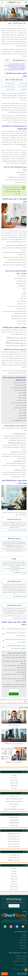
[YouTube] (22, 926)
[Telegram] (16, 926)
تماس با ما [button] (4, 974)
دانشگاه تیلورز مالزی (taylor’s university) (14, 799)
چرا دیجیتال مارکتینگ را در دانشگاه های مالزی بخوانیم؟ (14, 65)
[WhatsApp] (5, 926)
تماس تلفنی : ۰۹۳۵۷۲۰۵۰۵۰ (20, 956)
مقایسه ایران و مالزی (14, 886)
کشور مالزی (14, 868)
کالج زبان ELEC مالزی (14, 817)
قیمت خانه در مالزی (14, 889)
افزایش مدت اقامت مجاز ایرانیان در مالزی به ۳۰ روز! (15, 6)
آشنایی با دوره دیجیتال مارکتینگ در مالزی (16, 64)
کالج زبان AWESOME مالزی (14, 822)
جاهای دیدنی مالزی (14, 879)
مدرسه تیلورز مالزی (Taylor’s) (14, 841)
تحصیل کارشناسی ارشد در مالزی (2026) (14, 744)
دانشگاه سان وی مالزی (14, 796)
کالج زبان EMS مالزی (14, 820)
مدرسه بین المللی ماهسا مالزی (14, 844)
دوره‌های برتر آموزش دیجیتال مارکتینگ (17, 68)
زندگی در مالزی (14, 788)
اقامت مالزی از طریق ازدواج (14, 857)
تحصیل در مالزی (12, 41)
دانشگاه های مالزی (7, 103)
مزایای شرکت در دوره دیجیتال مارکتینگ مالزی (16, 66)
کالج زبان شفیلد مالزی (14, 825)
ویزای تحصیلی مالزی (14, 783)
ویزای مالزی (14, 775)
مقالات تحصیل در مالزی (15, 699)
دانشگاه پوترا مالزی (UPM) (14, 804)
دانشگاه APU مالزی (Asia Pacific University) (14, 801)
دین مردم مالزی (14, 884)
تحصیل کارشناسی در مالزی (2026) (14, 762)
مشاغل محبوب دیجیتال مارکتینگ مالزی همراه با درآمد (14, 69)
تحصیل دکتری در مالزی (14, 725)
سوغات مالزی (14, 873)
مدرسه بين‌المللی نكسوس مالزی (14, 846)
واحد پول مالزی (14, 881)
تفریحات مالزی (14, 876)
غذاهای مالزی (14, 871)
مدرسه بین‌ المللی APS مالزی (14, 839)
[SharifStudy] (14, 2)
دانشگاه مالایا (14, 806)
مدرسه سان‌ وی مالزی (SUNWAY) (14, 833)
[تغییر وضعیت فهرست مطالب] (6, 60)
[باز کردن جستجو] (2, 2)
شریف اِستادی (24, 49)
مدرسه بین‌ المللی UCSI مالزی (14, 836)
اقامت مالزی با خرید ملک (14, 855)
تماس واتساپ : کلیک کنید (21, 958)
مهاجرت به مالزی (14, 780)
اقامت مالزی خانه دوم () (14, 860)
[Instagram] (11, 926)
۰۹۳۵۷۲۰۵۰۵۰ (14, 694)
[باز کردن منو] (25, 2)
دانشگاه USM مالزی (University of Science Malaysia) (14, 809)
